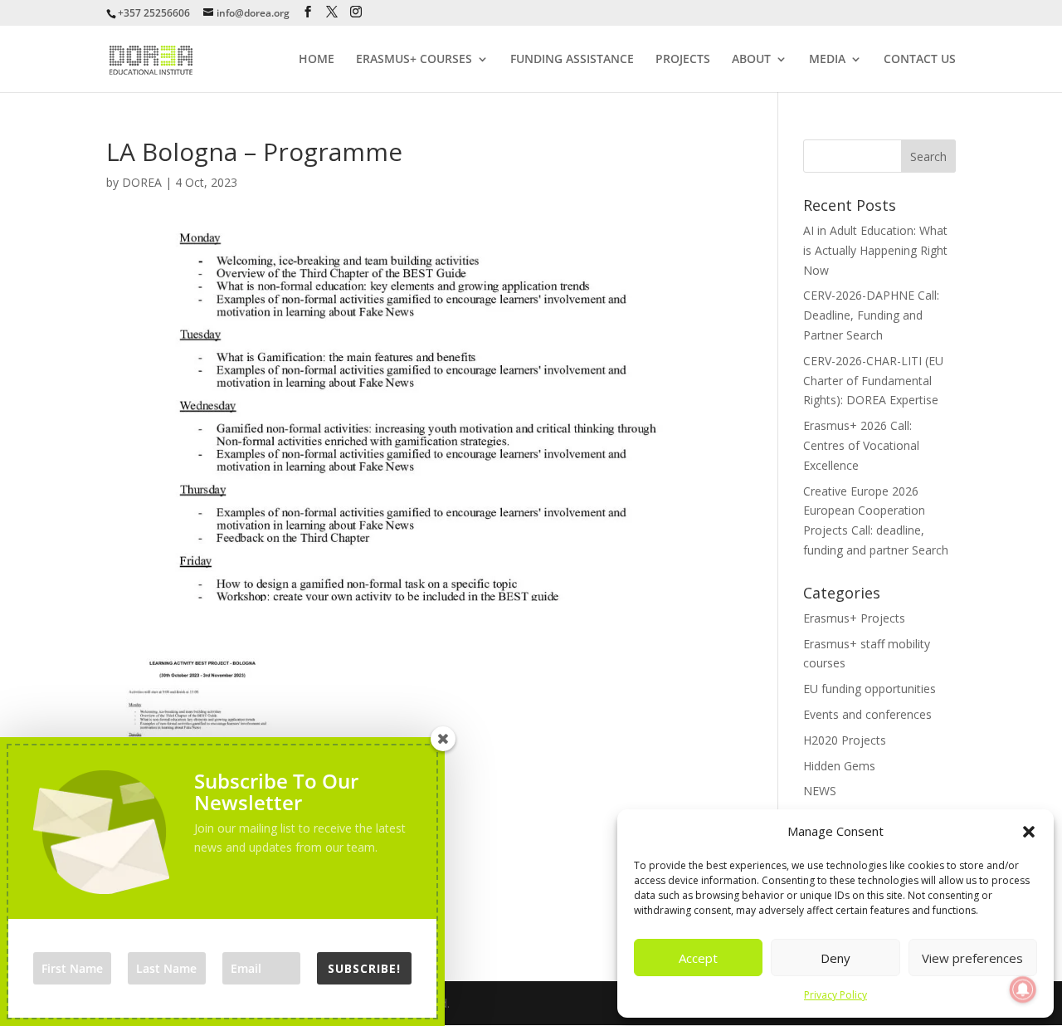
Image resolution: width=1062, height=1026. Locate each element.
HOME (316, 59)
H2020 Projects (844, 740)
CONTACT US (920, 59)
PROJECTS (682, 59)
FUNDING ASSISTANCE (572, 59)
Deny (835, 958)
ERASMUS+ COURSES (414, 59)
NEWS (819, 791)
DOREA (142, 182)
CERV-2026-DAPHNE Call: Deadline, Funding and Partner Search (871, 315)
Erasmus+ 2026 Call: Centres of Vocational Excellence (861, 445)
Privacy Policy (835, 995)
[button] (1029, 831)
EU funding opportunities (869, 688)
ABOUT (751, 59)
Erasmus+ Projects (854, 618)
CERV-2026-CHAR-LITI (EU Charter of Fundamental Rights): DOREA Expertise (873, 380)
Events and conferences (867, 714)
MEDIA (827, 59)
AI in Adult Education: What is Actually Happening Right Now (875, 250)
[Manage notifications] (1023, 989)
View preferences (972, 958)
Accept (698, 958)
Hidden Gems (839, 766)
